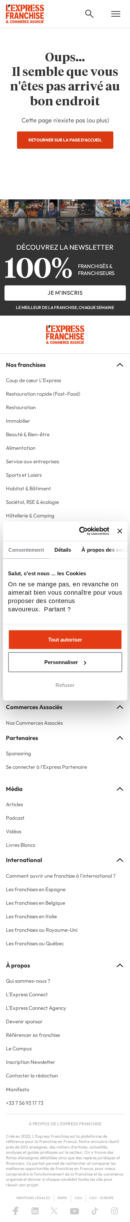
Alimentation (20, 448)
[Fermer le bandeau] (119, 530)
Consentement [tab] (26, 549)
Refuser (65, 685)
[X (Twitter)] (54, 1211)
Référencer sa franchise (33, 1035)
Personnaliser (61, 662)
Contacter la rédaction (32, 1075)
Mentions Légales (33, 1198)
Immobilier (18, 421)
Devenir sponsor (24, 1021)
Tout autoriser (65, 639)
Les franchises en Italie (31, 916)
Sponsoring (18, 753)
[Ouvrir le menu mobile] (115, 14)
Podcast (15, 818)
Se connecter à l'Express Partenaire (46, 767)
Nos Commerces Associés (34, 723)
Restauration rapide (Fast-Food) (43, 393)
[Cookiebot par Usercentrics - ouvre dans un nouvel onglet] (81, 531)
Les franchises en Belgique (35, 903)
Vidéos (13, 831)
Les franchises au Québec (35, 943)
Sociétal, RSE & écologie (32, 502)
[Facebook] (15, 1211)
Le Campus (19, 1048)
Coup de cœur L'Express (33, 380)
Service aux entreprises (32, 461)
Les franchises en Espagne (36, 889)
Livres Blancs (20, 845)
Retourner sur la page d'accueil (65, 140)
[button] (89, 14)
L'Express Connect (27, 994)
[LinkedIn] (35, 1211)
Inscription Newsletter (30, 1062)
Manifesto (17, 1089)
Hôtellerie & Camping (30, 515)
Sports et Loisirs (24, 475)
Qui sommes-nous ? (28, 981)
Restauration (21, 407)
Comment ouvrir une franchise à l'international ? (61, 875)
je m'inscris (65, 292)
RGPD (62, 1198)
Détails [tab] (62, 549)
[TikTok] (94, 1211)
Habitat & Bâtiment (28, 488)
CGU (78, 1198)
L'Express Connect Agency (36, 1008)
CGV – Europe (101, 1198)
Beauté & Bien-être (28, 434)
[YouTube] (74, 1211)
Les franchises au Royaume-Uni (41, 930)
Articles (14, 804)
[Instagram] (114, 1211)
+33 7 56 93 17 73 (24, 1103)
